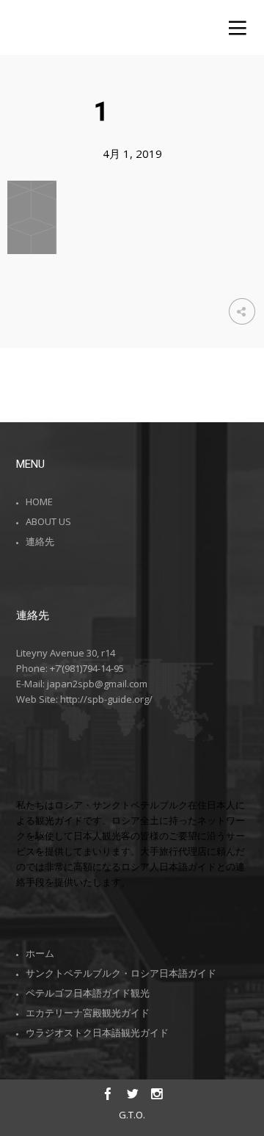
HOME (39, 501)
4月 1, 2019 (132, 153)
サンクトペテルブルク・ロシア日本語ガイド (121, 973)
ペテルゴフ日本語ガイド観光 (88, 992)
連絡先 (40, 541)
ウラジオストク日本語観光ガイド (97, 1032)
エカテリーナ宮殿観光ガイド (88, 1012)
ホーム (40, 953)
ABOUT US (48, 521)
